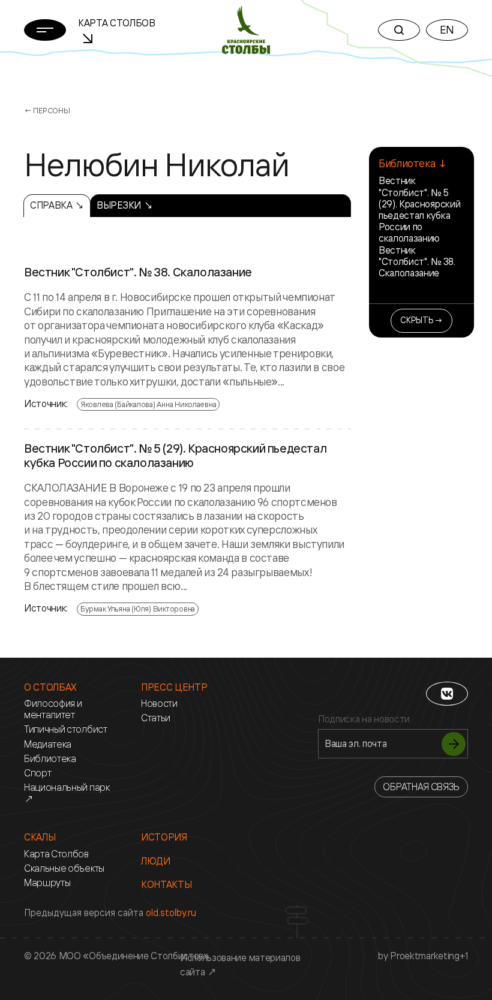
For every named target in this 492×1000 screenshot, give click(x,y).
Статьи (155, 718)
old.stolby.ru (171, 912)
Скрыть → (421, 320)
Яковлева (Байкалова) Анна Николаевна (148, 404)
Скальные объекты (64, 868)
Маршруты (47, 882)
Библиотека (50, 758)
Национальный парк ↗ (67, 793)
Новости (159, 703)
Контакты (166, 884)
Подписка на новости (364, 719)
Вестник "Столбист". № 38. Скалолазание (138, 272)
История (164, 837)
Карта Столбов (56, 854)
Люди (155, 861)
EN (447, 29)
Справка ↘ (57, 205)
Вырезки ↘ (124, 205)
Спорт (37, 773)
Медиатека (47, 744)
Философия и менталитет (53, 709)
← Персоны (47, 110)
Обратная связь (421, 787)
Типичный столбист (65, 729)
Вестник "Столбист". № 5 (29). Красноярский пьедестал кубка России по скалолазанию (175, 455)
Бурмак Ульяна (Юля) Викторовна (137, 608)
